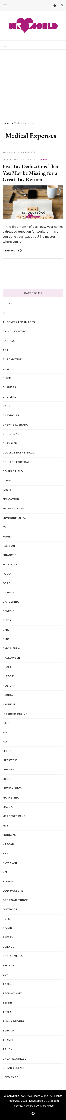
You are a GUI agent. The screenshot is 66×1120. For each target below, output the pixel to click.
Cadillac (10, 396)
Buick (7, 378)
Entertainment (14, 508)
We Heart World (37, 1096)
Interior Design (15, 713)
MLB (5, 825)
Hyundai (9, 704)
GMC (6, 630)
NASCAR (8, 844)
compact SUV (13, 471)
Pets (6, 919)
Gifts (7, 620)
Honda (8, 695)
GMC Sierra (11, 648)
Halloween (11, 658)
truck (7, 1049)
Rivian (7, 928)
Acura (7, 303)
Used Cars (10, 1077)
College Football (17, 462)
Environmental (14, 518)
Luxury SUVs (12, 788)
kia (5, 732)
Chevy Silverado (16, 424)
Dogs (7, 480)
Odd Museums (13, 890)
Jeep (6, 723)
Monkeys (9, 835)
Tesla (7, 1012)
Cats (6, 406)
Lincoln (9, 769)
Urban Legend (13, 1068)
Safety (8, 937)
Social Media (13, 956)
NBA (5, 853)
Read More (11, 250)
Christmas (11, 434)
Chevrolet (11, 415)
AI (4, 312)
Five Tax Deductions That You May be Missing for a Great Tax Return (31, 173)
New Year (10, 863)
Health (8, 667)
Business (9, 387)
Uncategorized (15, 1058)
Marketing (11, 797)
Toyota (8, 1030)
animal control (15, 331)
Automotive (12, 359)
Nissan (8, 881)
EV (4, 527)
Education (11, 499)
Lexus (7, 751)
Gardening (11, 601)
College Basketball (18, 452)
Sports (8, 965)
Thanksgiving (13, 1021)
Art (6, 350)
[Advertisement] (33, 84)
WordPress (46, 1106)
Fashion (9, 546)
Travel (8, 1040)
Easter (8, 490)
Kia (5, 741)
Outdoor (10, 909)
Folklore (10, 564)
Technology (12, 993)
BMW (6, 369)
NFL (5, 872)
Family (7, 536)
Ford (7, 583)
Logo (7, 779)
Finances (9, 555)
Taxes (43, 159)
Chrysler (10, 443)
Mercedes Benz (14, 816)
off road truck (15, 900)
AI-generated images (19, 322)
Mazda (8, 807)
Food (7, 574)
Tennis (8, 1002)
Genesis (8, 611)
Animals (9, 340)
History (9, 676)
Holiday (9, 685)
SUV (5, 974)
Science (8, 947)
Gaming (8, 592)
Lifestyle (10, 760)
